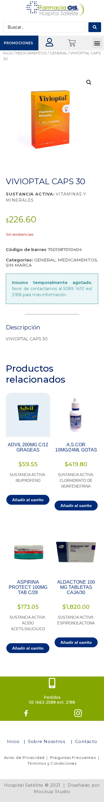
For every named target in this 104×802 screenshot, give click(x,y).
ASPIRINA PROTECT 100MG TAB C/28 (28, 587)
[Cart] (72, 43)
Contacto (86, 741)
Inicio (8, 53)
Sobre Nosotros (47, 741)
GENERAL (58, 53)
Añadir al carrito (28, 499)
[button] (97, 43)
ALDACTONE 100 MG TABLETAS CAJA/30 (76, 587)
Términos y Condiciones (51, 763)
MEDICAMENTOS (31, 53)
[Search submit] (94, 27)
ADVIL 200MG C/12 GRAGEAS (28, 447)
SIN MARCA (19, 265)
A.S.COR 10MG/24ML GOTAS (76, 447)
